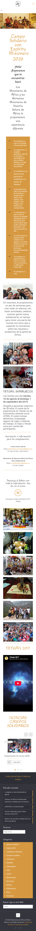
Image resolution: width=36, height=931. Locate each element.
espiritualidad (10, 866)
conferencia (10, 859)
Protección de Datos (13, 776)
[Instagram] (21, 928)
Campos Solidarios (12, 844)
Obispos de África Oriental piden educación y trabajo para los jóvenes (17, 800)
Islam (8, 870)
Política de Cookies (21, 925)
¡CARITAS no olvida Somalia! (14, 807)
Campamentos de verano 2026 (16, 756)
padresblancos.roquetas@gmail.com (20, 449)
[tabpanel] (18, 751)
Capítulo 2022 (11, 848)
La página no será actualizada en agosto (15, 793)
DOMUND (9, 863)
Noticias (9, 885)
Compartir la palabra (13, 855)
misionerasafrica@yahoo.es (20, 463)
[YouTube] (18, 928)
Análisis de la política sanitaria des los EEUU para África (17, 820)
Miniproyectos (11, 877)
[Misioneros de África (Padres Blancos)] (18, 4)
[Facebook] (15, 928)
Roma (8, 892)
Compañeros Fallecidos (14, 852)
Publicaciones (11, 888)
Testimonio (10, 896)
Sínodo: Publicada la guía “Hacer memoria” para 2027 (15, 813)
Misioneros (10, 881)
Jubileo (8, 874)
